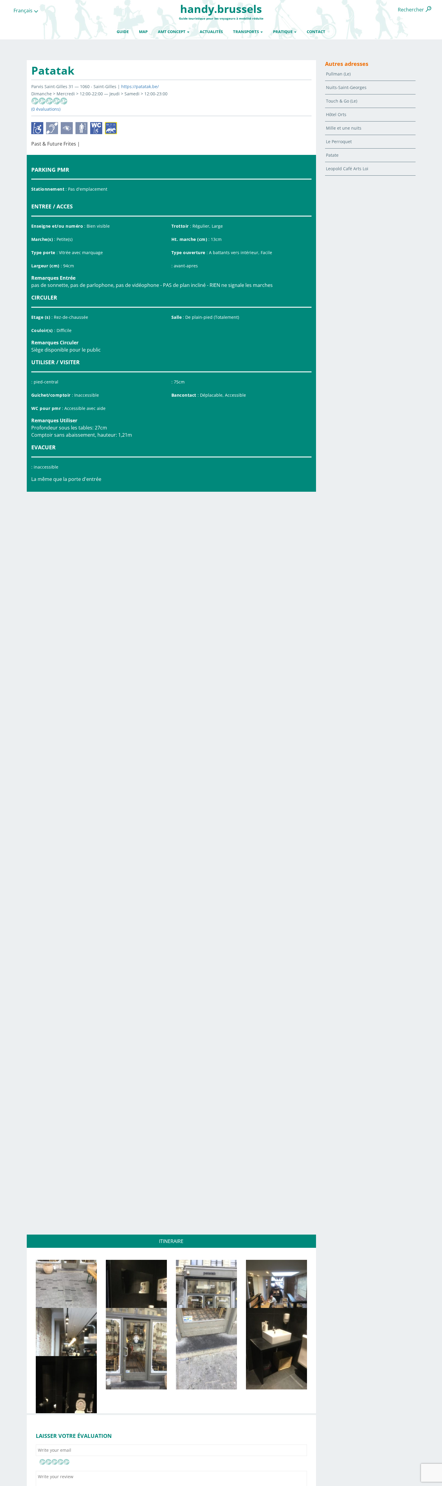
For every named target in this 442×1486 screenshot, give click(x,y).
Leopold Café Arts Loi (347, 168)
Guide (123, 31)
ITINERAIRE (171, 1241)
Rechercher (411, 9)
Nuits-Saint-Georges (346, 87)
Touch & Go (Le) (341, 101)
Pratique (283, 31)
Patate (332, 155)
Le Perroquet (339, 141)
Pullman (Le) (338, 74)
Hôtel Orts (336, 114)
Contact (316, 31)
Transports (246, 31)
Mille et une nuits (343, 128)
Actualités (211, 31)
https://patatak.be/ (140, 86)
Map (143, 31)
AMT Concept (172, 31)
